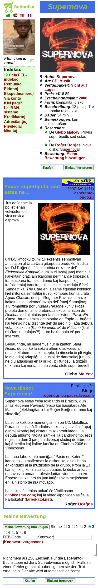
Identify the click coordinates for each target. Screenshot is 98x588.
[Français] (29, 16)
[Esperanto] (8, 16)
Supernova (67, 77)
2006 (83, 98)
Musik (64, 81)
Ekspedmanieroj (19, 94)
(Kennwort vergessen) (23, 542)
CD (55, 81)
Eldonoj (11, 89)
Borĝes (85, 504)
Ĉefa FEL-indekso (15, 77)
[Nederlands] (15, 16)
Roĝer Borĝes (68, 145)
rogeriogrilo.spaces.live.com (68, 395)
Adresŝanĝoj (15, 122)
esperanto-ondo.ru (84, 195)
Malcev (85, 374)
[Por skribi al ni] (32, 61)
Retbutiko (13, 84)
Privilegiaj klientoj (13, 128)
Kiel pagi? (13, 103)
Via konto (12, 98)
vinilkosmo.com (20, 495)
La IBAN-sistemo (12, 110)
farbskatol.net (38, 499)
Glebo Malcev (67, 132)
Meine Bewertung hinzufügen (65, 156)
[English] (22, 16)
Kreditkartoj (14, 117)
